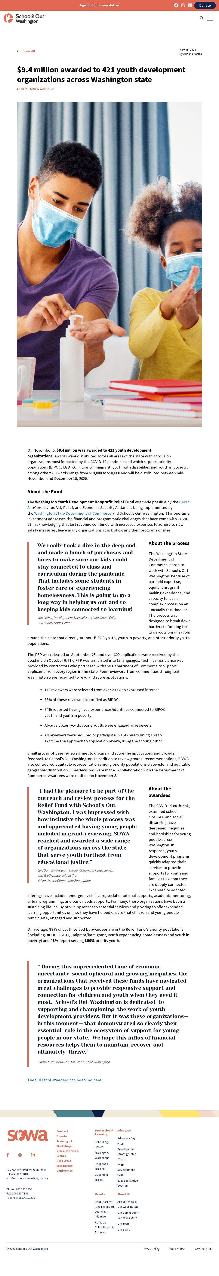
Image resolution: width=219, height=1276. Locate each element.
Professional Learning (104, 1132)
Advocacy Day (126, 1138)
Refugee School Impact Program (104, 1227)
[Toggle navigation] (211, 18)
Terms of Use (176, 1249)
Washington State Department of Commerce (72, 513)
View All (29, 51)
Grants (100, 1194)
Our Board (123, 1229)
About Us (123, 1194)
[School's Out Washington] (24, 18)
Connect (62, 1131)
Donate (205, 5)
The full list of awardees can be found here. (64, 1079)
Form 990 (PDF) (203, 1249)
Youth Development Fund (126, 1170)
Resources (63, 1161)
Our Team (123, 1223)
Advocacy (124, 1130)
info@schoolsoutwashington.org (27, 1178)
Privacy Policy (151, 1249)
